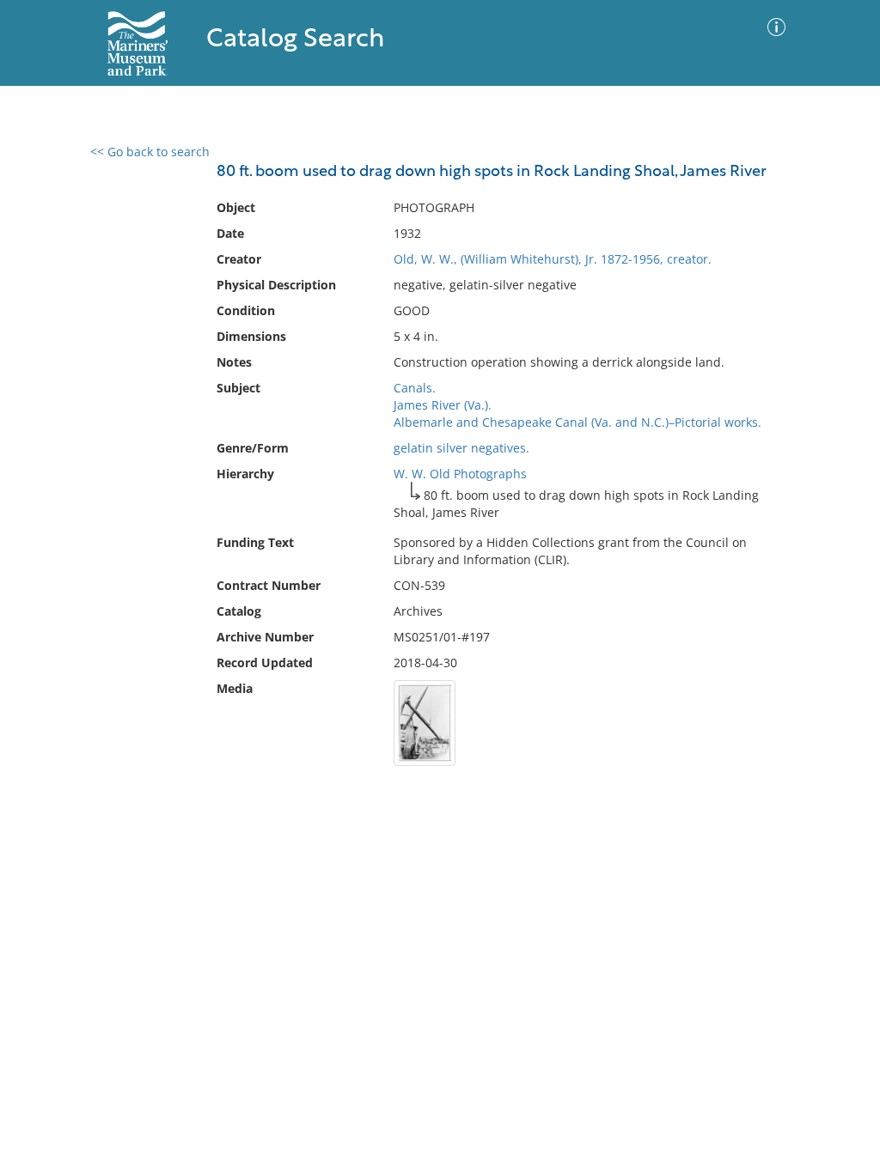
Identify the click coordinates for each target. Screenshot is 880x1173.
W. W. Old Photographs (460, 473)
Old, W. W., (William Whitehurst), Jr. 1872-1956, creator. (553, 259)
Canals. (415, 388)
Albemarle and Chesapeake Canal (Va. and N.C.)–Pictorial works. (577, 422)
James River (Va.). (443, 405)
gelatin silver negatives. (461, 448)
